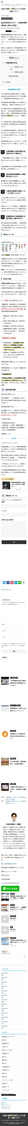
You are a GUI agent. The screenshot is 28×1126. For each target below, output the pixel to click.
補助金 (4, 589)
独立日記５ (13, 918)
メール (4, 511)
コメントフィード (6, 1106)
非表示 (16, 57)
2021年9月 (4, 977)
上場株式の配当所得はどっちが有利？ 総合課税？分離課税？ (18, 789)
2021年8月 (4, 982)
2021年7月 (4, 986)
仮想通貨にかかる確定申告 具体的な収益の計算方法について (18, 736)
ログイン (3, 1102)
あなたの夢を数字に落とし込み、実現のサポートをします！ (14, 1120)
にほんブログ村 (5, 953)
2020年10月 (4, 1017)
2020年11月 (4, 1013)
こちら (17, 169)
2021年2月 (4, 999)
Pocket (14, 31)
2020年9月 (4, 1021)
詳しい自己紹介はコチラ (9, 863)
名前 (3, 502)
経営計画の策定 (12, 76)
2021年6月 (4, 991)
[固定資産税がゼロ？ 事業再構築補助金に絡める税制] (16, 582)
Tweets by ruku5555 (7, 1093)
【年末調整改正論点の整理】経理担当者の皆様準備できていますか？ (18, 683)
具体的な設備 (17, 72)
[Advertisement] (14, 562)
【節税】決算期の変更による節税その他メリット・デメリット (18, 942)
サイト (3, 637)
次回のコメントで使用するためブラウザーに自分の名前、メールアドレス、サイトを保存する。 (13, 645)
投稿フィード (5, 1104)
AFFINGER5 (16, 1123)
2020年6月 (4, 1026)
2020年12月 (4, 1008)
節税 (7, 589)
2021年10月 (4, 973)
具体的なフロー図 (17, 68)
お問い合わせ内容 (8, 520)
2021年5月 (4, 995)
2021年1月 (4, 1004)
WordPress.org (5, 1108)
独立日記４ (13, 929)
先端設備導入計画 (10, 63)
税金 (10, 589)
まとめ (7, 82)
